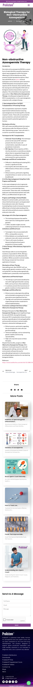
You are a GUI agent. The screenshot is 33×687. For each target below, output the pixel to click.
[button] (28, 5)
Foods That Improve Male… (14, 534)
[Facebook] (3, 682)
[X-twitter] (10, 682)
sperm (17, 79)
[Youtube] (16, 682)
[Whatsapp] (29, 683)
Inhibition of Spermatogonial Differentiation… (15, 420)
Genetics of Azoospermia (14, 448)
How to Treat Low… (11, 505)
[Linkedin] (6, 682)
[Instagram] (13, 682)
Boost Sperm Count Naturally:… (15, 476)
